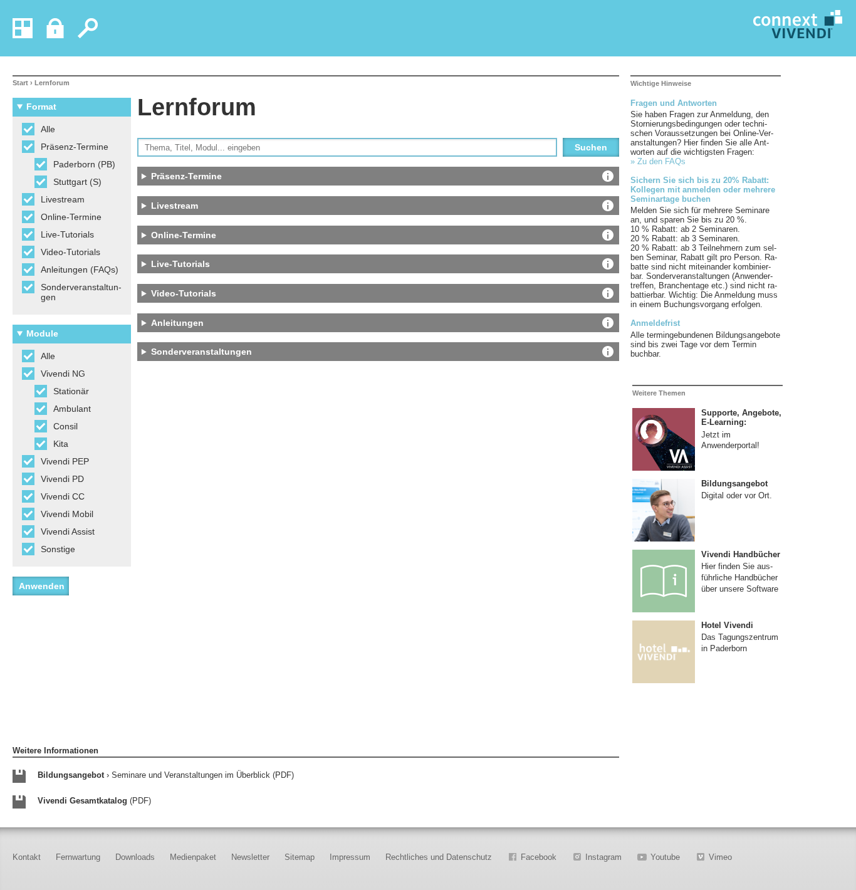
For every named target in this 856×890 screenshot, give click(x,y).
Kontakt (27, 857)
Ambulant (72, 409)
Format (41, 107)
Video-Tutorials (70, 252)
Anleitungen (368, 325)
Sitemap (299, 857)
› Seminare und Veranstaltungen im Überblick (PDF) (166, 775)
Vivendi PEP (65, 461)
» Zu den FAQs (658, 161)
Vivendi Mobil (67, 514)
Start (20, 82)
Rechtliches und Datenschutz (438, 857)
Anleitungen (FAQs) (79, 269)
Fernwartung (78, 857)
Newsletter (250, 857)
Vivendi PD (62, 479)
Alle (48, 129)
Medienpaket (193, 857)
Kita (60, 444)
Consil (65, 426)
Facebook (538, 857)
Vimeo (720, 857)
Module (42, 333)
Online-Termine (71, 217)
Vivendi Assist (68, 531)
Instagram (603, 857)
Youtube (665, 857)
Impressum (350, 857)
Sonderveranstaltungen (81, 292)
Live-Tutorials (67, 234)
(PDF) (94, 800)
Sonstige (58, 549)
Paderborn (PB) (84, 164)
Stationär (71, 391)
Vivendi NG (63, 374)
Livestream (63, 199)
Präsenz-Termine (74, 147)
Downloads (135, 857)
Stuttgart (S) (77, 182)
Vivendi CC (63, 496)
